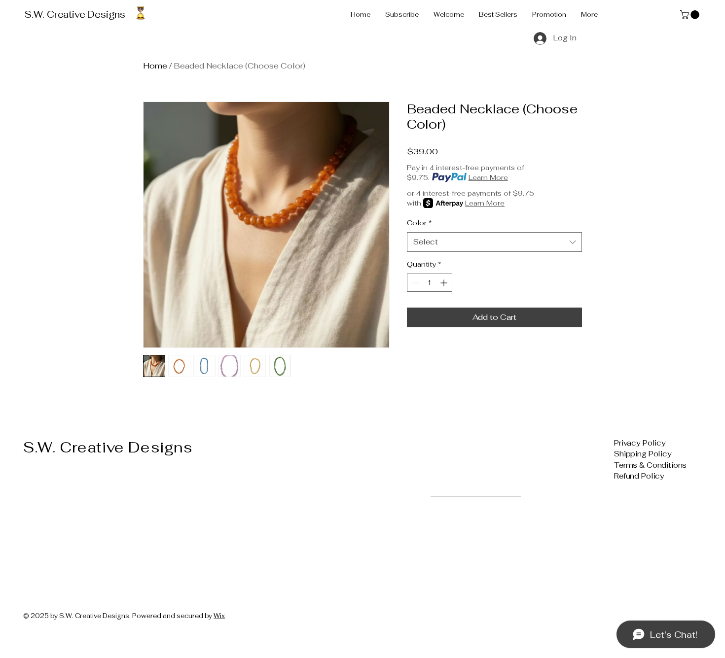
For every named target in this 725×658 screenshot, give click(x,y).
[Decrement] (414, 282)
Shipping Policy (643, 453)
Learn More (488, 177)
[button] (690, 14)
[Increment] (444, 282)
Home (155, 66)
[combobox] (494, 242)
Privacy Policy (640, 443)
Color (419, 222)
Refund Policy (639, 476)
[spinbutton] (429, 282)
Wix (219, 616)
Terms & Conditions (650, 465)
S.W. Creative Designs (75, 14)
